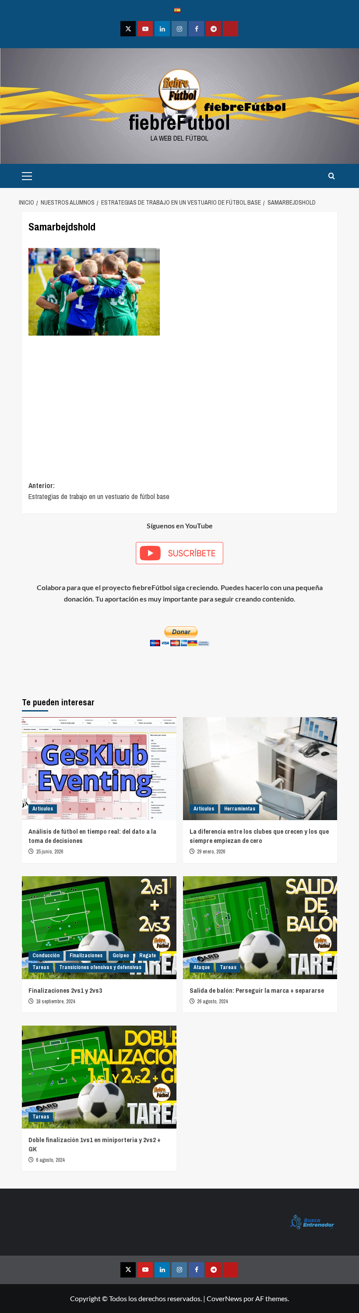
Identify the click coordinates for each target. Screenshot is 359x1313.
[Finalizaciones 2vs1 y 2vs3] (99, 927)
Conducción (46, 955)
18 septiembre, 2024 (55, 1001)
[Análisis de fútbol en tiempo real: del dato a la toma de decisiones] (99, 768)
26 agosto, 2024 (212, 1001)
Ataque (202, 967)
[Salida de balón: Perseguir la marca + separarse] (260, 927)
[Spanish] (179, 10)
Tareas (40, 967)
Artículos (42, 808)
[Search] (331, 176)
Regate (147, 955)
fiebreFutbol (179, 122)
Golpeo (121, 955)
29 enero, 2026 (211, 851)
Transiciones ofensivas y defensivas (100, 967)
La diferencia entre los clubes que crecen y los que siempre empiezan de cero (259, 836)
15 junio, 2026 (49, 851)
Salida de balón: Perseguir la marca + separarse (257, 990)
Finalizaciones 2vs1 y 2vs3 (65, 990)
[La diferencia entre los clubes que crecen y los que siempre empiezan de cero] (260, 768)
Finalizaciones (86, 955)
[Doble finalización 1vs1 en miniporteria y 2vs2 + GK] (99, 1077)
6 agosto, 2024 (50, 1160)
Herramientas (239, 808)
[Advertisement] (179, 401)
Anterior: (98, 491)
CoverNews (224, 1298)
